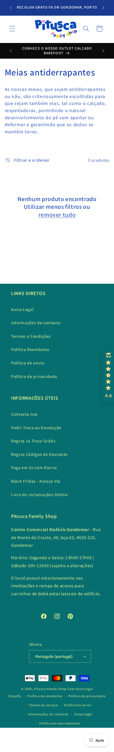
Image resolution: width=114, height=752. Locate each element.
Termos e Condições (31, 336)
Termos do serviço (43, 705)
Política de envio (27, 363)
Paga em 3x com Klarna (34, 467)
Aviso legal (83, 714)
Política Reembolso (30, 349)
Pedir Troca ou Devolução (36, 427)
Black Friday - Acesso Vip (36, 481)
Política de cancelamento (59, 723)
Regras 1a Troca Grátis (33, 440)
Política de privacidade (34, 376)
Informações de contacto (35, 322)
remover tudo (57, 214)
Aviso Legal (22, 309)
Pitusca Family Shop (50, 689)
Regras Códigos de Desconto (39, 454)
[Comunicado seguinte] (103, 8)
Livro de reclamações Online (39, 494)
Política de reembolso (44, 696)
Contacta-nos (24, 414)
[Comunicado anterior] (11, 8)
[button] (12, 28)
